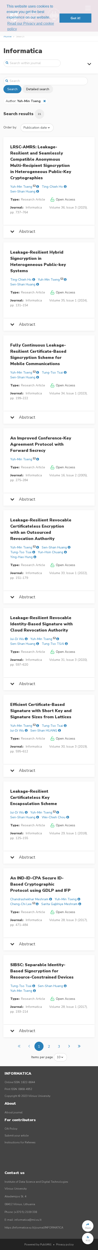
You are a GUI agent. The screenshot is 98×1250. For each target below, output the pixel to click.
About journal (14, 1112)
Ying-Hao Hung (21, 557)
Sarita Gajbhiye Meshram (59, 904)
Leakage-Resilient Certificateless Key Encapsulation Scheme (33, 797)
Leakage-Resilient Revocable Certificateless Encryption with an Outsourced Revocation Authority (40, 529)
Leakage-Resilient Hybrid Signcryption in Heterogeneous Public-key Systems (38, 261)
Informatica (22, 51)
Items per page (42, 1057)
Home (7, 36)
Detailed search (37, 89)
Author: (23, 101)
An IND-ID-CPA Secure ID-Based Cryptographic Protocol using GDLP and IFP (40, 884)
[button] (87, 1226)
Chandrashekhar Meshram (29, 899)
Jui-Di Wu (17, 639)
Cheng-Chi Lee (21, 904)
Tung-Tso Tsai (52, 372)
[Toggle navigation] (89, 64)
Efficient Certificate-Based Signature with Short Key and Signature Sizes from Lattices (41, 711)
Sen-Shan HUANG (43, 730)
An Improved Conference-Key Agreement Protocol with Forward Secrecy (40, 444)
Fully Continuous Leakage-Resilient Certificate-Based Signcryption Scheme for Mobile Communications (38, 354)
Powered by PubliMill (38, 1244)
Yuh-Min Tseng (21, 186)
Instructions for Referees (20, 1142)
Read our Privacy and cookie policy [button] (30, 26)
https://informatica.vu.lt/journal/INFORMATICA (34, 1227)
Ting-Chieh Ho (52, 186)
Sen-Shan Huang (22, 191)
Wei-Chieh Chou (53, 817)
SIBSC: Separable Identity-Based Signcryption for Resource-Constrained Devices (42, 971)
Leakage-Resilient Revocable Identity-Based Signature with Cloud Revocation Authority (41, 624)
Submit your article (16, 1135)
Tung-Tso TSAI (53, 644)
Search (12, 89)
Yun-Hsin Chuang (50, 552)
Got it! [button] (75, 18)
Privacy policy (65, 1244)
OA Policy (11, 1129)
